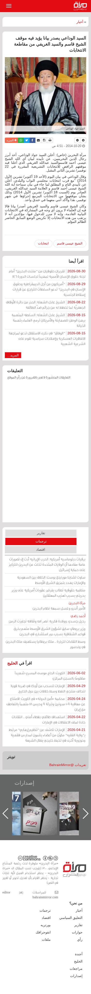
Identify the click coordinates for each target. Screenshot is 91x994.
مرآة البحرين (81, 6)
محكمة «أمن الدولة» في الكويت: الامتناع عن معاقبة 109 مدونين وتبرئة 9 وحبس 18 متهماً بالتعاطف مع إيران (45, 704)
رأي (80, 939)
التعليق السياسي (71, 918)
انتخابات (43, 243)
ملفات (46, 939)
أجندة (79, 954)
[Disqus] (45, 453)
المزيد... (13, 355)
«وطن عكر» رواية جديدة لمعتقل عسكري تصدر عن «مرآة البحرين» (40, 805)
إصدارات (24, 783)
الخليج (12, 663)
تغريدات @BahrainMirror (67, 765)
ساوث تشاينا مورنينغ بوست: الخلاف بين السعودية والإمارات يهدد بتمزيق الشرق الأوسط (51, 580)
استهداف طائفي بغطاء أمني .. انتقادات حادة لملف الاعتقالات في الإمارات (48, 719)
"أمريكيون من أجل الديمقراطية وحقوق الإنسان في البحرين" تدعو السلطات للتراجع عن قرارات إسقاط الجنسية (49, 289)
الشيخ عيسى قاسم (70, 243)
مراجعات (76, 969)
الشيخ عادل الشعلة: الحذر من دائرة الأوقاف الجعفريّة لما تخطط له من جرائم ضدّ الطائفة (45, 304)
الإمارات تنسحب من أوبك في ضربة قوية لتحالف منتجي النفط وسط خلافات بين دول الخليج (47, 688)
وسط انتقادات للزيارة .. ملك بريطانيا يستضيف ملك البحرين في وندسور (45, 644)
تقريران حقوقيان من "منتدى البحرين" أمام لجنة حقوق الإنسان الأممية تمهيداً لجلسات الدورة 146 (47, 273)
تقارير (41, 533)
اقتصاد (40, 549)
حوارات (77, 932)
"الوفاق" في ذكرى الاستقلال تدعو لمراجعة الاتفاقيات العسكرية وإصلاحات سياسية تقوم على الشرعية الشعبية (46, 338)
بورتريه (46, 925)
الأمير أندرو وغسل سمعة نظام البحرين (59, 605)
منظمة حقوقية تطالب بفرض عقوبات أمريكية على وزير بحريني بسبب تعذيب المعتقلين (48, 592)
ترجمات (41, 541)
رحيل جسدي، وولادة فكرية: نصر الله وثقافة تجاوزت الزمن (47, 618)
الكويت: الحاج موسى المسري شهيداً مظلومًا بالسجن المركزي (50, 675)
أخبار (79, 22)
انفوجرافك (43, 932)
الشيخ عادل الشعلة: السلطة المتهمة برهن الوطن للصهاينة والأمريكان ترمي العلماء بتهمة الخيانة (48, 320)
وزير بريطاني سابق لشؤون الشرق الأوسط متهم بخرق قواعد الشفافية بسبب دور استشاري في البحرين (49, 631)
